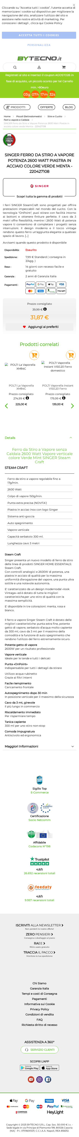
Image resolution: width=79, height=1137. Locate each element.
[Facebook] (48, 1079)
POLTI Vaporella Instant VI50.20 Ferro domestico (57, 387)
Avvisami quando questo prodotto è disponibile (35, 242)
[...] (26, 236)
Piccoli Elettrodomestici (29, 116)
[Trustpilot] (39, 861)
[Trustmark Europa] (46, 808)
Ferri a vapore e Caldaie (17, 120)
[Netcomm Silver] (33, 808)
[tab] (39, 438)
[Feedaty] (39, 888)
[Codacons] (39, 834)
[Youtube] (31, 1079)
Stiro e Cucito (55, 116)
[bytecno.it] (39, 58)
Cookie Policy (53, 23)
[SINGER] (39, 187)
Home (7, 116)
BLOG (69, 107)
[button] (39, 327)
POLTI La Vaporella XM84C (21, 387)
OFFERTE (46, 107)
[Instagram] (39, 1079)
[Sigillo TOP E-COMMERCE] (39, 780)
